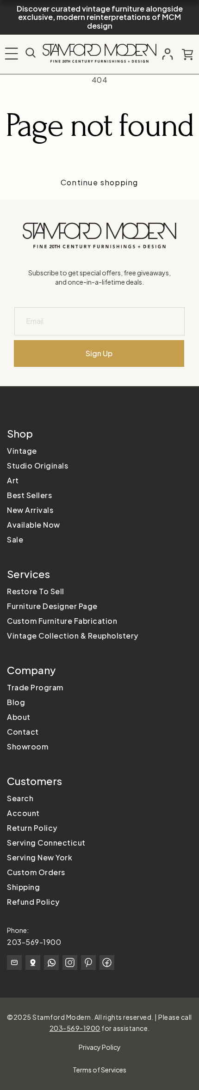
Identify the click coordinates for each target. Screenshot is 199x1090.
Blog (16, 702)
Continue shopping (99, 182)
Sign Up (99, 353)
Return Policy (32, 828)
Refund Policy (33, 902)
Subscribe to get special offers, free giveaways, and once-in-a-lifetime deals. (99, 277)
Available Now (33, 525)
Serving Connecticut (46, 842)
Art (13, 480)
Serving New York (39, 857)
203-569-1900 (34, 942)
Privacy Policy (100, 1047)
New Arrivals (30, 510)
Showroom (27, 746)
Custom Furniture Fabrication (62, 621)
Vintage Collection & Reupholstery (72, 635)
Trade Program (35, 687)
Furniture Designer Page (52, 606)
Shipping (23, 887)
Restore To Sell (35, 591)
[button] (12, 54)
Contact (23, 732)
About (19, 717)
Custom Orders (36, 872)
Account (23, 813)
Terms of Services (99, 1070)
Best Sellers (29, 495)
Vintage (22, 451)
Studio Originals (37, 465)
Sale (15, 539)
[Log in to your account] (167, 54)
